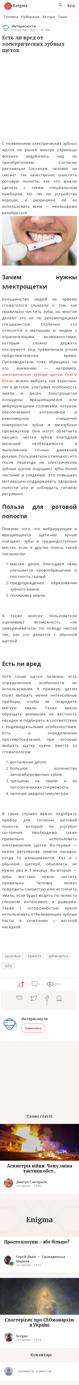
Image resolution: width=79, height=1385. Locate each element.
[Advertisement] (39, 96)
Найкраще (30, 17)
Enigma (16, 6)
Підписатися (33, 1028)
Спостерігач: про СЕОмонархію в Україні (39, 1322)
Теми (62, 17)
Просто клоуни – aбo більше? (36, 1241)
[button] (23, 998)
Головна (11, 17)
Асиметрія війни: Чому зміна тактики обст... (39, 1168)
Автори (48, 17)
